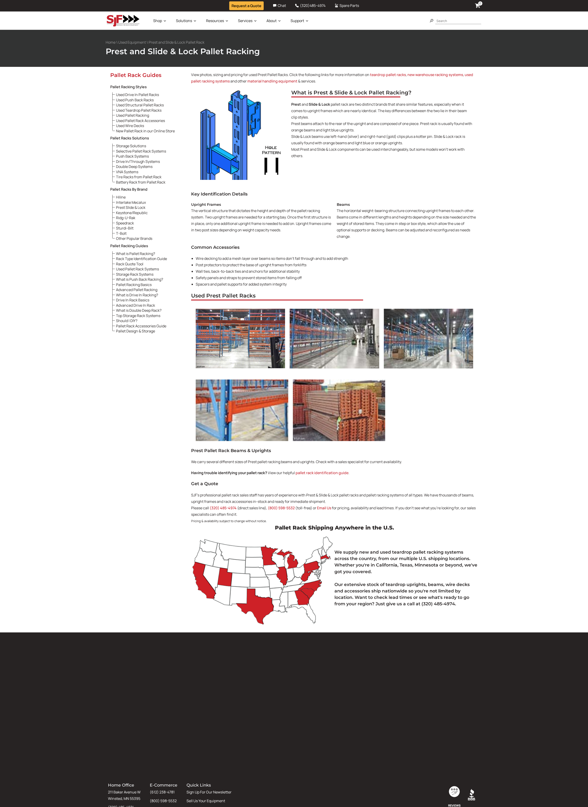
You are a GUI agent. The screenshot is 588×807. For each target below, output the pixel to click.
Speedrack (125, 223)
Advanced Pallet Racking (136, 289)
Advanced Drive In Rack (135, 305)
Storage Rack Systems (134, 274)
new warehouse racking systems (435, 74)
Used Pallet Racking (132, 115)
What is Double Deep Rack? (138, 310)
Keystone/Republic (132, 212)
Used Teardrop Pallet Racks (138, 110)
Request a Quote (246, 5)
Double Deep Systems (134, 166)
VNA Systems (127, 172)
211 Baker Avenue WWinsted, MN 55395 (124, 795)
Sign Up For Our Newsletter (209, 792)
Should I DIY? (126, 320)
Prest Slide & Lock (130, 207)
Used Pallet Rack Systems (137, 269)
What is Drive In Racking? (137, 295)
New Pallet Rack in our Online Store (145, 131)
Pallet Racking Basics (134, 284)
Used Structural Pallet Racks (140, 105)
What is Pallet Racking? (135, 253)
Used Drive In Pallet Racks (137, 94)
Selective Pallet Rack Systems (141, 151)
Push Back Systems (132, 156)
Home (111, 42)
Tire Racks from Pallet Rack (138, 177)
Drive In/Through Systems (138, 161)
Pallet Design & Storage (135, 331)
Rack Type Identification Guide (141, 258)
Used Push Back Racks (135, 100)
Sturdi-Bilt (124, 228)
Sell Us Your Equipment (206, 800)
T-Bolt (121, 233)
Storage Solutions (131, 146)
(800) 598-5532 (281, 507)
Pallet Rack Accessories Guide (141, 326)
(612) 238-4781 (162, 792)
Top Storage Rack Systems (138, 315)
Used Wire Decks (130, 125)
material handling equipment (272, 81)
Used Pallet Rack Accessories (140, 120)
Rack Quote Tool (129, 264)
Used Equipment (132, 42)
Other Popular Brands (134, 238)
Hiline (121, 197)
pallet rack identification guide (322, 472)
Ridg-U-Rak (125, 217)
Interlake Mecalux (131, 202)
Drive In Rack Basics (132, 300)
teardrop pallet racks (388, 74)
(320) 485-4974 (223, 507)
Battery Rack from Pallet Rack (140, 182)
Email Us (324, 507)
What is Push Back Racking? (139, 279)
